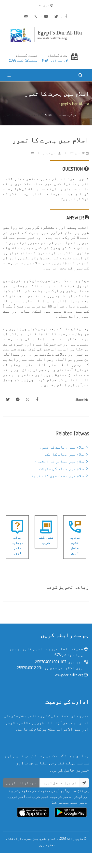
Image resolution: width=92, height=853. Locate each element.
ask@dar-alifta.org (69, 674)
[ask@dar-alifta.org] (26, 16)
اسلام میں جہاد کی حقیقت (62, 468)
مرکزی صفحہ (67, 114)
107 (63, 661)
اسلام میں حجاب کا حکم (65, 454)
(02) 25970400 (47, 661)
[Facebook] (66, 16)
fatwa (49, 114)
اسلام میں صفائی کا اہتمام (60, 461)
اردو (46, 5)
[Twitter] (56, 16)
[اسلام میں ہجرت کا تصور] (37, 399)
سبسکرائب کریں (21, 782)
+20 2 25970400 (30, 667)
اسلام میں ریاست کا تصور (62, 447)
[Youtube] (46, 16)
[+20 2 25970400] (36, 16)
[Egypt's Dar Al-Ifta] (46, 34)
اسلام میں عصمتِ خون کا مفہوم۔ (57, 475)
